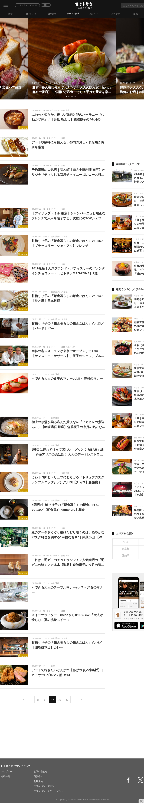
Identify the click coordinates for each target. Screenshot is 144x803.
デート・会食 (73, 13)
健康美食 (52, 13)
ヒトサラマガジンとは (27, 5)
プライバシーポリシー (45, 786)
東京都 (125, 548)
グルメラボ (114, 13)
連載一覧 (5, 776)
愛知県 (125, 555)
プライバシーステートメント (48, 791)
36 (38, 699)
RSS (46, 5)
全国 (125, 541)
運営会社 (38, 776)
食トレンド (31, 13)
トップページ (8, 771)
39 (59, 699)
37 (45, 699)
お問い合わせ (40, 771)
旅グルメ (94, 13)
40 (67, 699)
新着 (10, 13)
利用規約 (38, 781)
